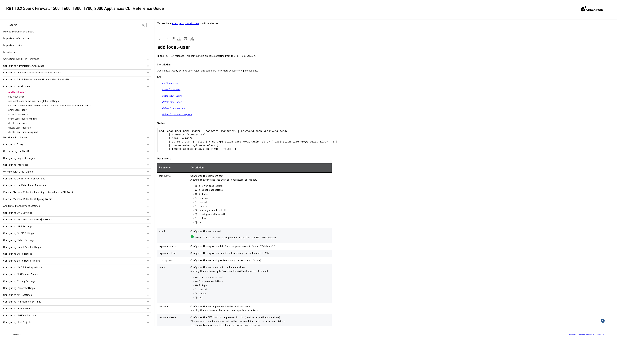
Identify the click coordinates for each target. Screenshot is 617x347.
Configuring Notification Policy (20, 274)
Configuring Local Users (16, 86)
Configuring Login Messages (19, 158)
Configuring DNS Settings (17, 213)
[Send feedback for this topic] (185, 39)
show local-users (18, 114)
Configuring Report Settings (19, 288)
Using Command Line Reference (21, 59)
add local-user (17, 92)
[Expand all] (172, 39)
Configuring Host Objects (17, 322)
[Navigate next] (166, 39)
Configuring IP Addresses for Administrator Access (32, 72)
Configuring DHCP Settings (18, 233)
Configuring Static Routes (17, 254)
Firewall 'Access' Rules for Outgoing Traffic (27, 199)
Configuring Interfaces (15, 165)
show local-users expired (22, 119)
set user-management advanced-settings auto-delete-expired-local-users (49, 105)
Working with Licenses (16, 137)
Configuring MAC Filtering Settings (23, 267)
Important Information (16, 38)
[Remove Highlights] (192, 39)
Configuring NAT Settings (17, 295)
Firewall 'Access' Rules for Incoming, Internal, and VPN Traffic (38, 192)
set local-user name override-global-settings (33, 101)
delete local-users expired (23, 132)
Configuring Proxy (13, 144)
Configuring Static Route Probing (21, 261)
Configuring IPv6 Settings (17, 308)
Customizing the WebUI (16, 151)
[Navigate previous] (159, 39)
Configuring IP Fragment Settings (22, 302)
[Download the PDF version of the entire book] (179, 39)
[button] (144, 25)
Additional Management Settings (21, 206)
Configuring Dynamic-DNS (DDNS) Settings (27, 219)
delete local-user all (19, 128)
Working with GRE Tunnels (18, 172)
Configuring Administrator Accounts (23, 66)
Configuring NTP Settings (17, 226)
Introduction (10, 52)
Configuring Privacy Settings (19, 281)
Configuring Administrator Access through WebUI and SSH (36, 79)
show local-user (17, 110)
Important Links (12, 45)
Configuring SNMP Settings (18, 240)
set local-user (16, 97)
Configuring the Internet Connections (24, 179)
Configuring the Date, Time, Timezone (24, 185)
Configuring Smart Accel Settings (22, 247)
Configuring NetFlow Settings (19, 315)
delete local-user (17, 123)
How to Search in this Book (18, 32)
